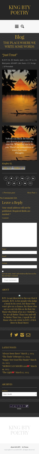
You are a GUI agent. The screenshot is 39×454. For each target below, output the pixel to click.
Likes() (7, 168)
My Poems (25, 447)
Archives (5, 391)
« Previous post (8, 192)
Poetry (24, 63)
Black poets (6, 63)
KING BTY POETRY (19, 10)
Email (4, 256)
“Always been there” (11, 353)
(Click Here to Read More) (23, 321)
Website (4, 263)
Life (19, 63)
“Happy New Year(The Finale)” (16, 359)
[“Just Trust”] (19, 96)
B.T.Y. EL (7, 60)
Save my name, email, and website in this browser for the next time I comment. (19, 275)
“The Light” (8, 372)
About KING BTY (16, 447)
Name (4, 249)
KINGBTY (14, 63)
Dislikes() (19, 168)
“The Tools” (7, 356)
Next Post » (32, 192)
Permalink (9, 66)
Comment (5, 218)
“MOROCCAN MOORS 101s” (16, 366)
